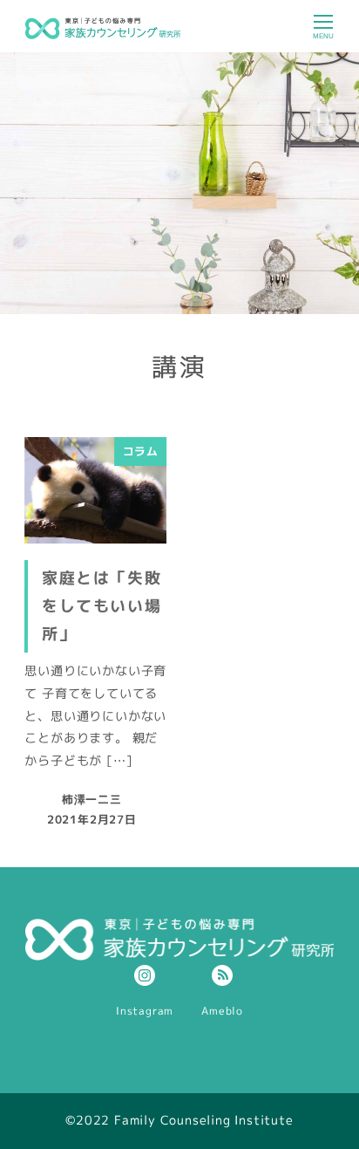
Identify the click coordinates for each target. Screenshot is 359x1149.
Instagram (144, 1010)
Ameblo (222, 1010)
